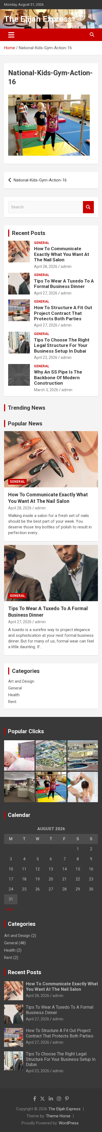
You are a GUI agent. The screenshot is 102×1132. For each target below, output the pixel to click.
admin (66, 266)
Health (14, 694)
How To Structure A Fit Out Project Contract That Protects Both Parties (63, 313)
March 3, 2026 (46, 390)
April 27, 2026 (45, 293)
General (41, 243)
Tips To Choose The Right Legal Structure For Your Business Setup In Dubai (61, 345)
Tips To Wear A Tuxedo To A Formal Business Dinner (64, 283)
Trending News (26, 407)
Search (88, 207)
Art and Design (21, 681)
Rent (12, 701)
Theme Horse (58, 1116)
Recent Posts (28, 233)
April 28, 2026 (45, 266)
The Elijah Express (38, 19)
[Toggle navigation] (11, 35)
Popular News (25, 423)
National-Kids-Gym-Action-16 (40, 180)
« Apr (8, 909)
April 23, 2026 (45, 357)
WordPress (69, 1123)
